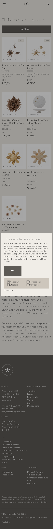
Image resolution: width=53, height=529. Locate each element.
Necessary (14, 282)
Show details (9, 290)
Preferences (35, 282)
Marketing (34, 285)
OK (12, 271)
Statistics (14, 285)
